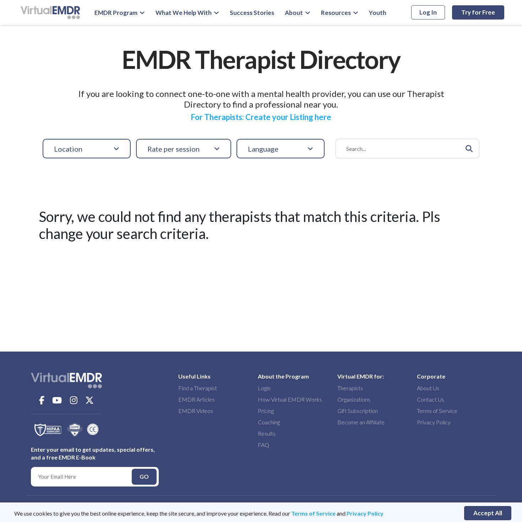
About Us (428, 388)
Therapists (350, 388)
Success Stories (252, 12)
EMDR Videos (195, 410)
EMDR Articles (196, 399)
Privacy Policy (365, 513)
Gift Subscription (357, 410)
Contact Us (430, 399)
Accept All (487, 513)
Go (144, 476)
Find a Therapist (197, 388)
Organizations (353, 399)
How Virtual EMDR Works (290, 399)
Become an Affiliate (361, 422)
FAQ (263, 444)
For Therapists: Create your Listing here (261, 117)
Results (267, 433)
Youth (377, 12)
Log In (428, 12)
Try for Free (478, 12)
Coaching (269, 422)
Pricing (266, 410)
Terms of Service (313, 513)
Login (264, 388)
